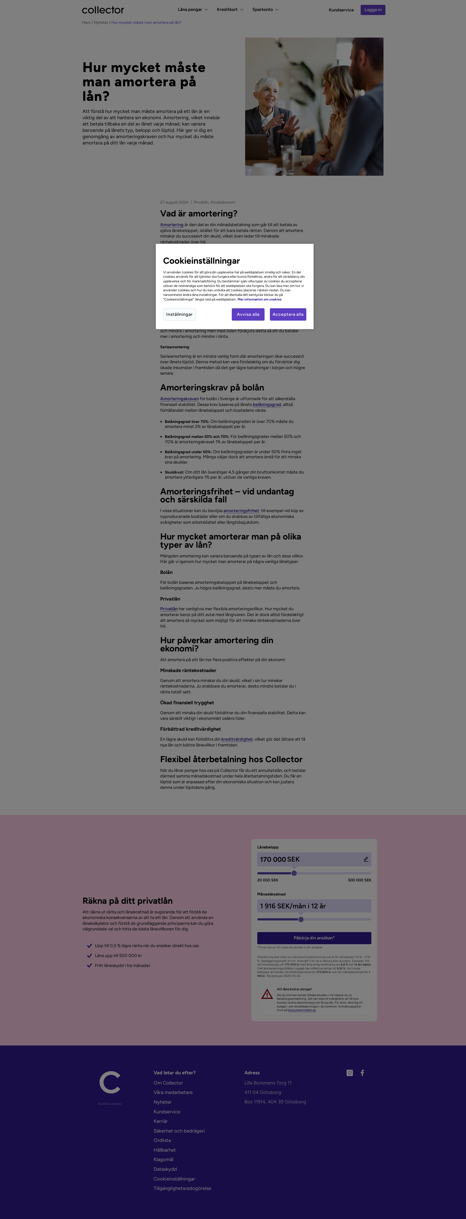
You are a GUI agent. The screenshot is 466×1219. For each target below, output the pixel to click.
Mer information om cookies (260, 299)
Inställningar (179, 314)
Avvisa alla (248, 314)
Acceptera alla (288, 314)
